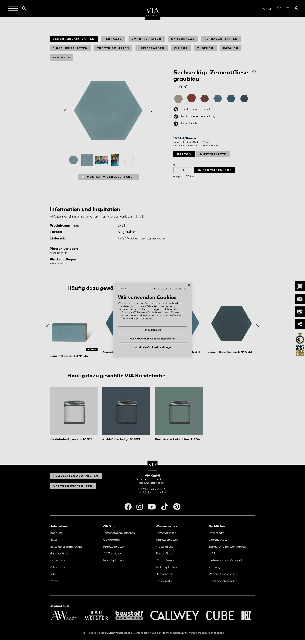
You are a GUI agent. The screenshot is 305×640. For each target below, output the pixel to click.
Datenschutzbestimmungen (170, 288)
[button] (125, 289)
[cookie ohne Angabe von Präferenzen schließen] (189, 285)
